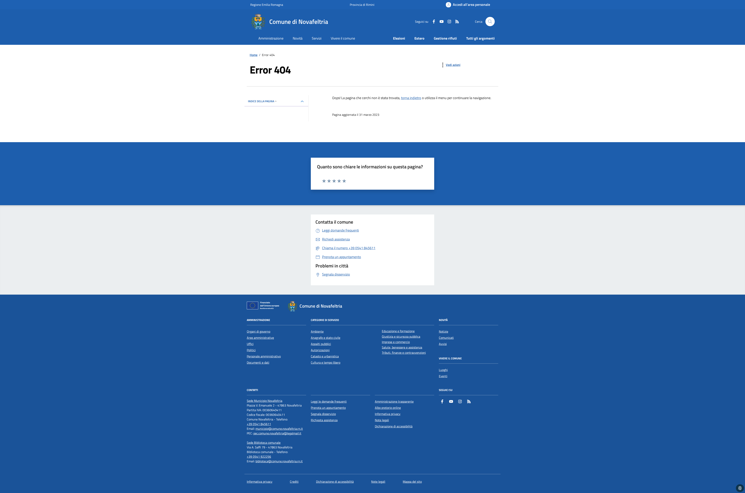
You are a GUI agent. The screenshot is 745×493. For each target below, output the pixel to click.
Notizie (443, 331)
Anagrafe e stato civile (325, 337)
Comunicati (446, 337)
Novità (297, 38)
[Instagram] (448, 21)
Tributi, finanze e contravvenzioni (404, 352)
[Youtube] (440, 21)
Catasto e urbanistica (325, 356)
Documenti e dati (258, 362)
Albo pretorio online (388, 407)
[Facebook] (432, 21)
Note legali (382, 420)
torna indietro (411, 97)
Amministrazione (270, 38)
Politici (251, 350)
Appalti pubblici (321, 344)
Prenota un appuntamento (328, 407)
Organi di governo (258, 331)
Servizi (316, 38)
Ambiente (317, 331)
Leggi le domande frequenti (329, 401)
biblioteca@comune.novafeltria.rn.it (279, 461)
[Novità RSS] (455, 21)
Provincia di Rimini (362, 4)
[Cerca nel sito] (490, 21)
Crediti (294, 481)
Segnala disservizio (323, 414)
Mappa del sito (412, 481)
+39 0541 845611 (259, 424)
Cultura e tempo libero (325, 362)
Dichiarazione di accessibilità (393, 426)
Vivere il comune (343, 38)
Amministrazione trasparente (394, 401)
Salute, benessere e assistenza (402, 347)
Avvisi (443, 344)
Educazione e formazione (398, 331)
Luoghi (443, 370)
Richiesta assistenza (324, 420)
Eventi (443, 376)
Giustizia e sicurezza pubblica (401, 336)
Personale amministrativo (264, 356)
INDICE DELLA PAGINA (261, 101)
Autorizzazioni (320, 350)
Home (253, 55)
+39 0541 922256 (259, 456)
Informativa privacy (387, 414)
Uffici (250, 344)
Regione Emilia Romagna (266, 4)
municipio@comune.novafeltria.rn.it (279, 428)
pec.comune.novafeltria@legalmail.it (277, 433)
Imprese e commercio (396, 342)
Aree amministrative (260, 337)
